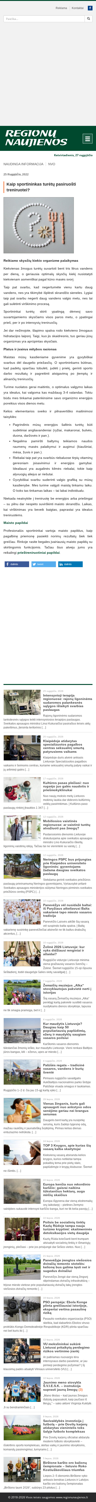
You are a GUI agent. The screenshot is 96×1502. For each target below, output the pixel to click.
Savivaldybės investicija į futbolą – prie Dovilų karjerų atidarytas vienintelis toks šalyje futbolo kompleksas (65, 1426)
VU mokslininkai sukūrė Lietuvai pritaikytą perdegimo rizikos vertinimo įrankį (66, 1347)
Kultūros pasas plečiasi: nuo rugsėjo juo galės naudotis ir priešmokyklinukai (66, 786)
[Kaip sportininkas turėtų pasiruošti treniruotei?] (48, 225)
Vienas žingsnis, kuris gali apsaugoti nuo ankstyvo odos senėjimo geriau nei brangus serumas (67, 1109)
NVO (51, 164)
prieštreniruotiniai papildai (38, 552)
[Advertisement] (48, 75)
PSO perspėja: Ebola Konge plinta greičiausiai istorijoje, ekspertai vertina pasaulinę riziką (65, 1307)
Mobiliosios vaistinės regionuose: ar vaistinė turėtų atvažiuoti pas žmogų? (66, 824)
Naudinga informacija (23, 164)
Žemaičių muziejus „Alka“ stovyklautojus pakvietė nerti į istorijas (67, 988)
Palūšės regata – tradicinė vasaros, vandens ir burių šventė (63, 1068)
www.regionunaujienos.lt (72, 1497)
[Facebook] (90, 8)
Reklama (61, 8)
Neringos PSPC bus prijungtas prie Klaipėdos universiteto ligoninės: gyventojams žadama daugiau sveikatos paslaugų (67, 867)
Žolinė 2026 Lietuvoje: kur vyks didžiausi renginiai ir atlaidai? (64, 950)
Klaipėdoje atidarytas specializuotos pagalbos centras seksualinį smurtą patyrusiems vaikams (63, 746)
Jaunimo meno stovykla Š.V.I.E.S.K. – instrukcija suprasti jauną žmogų (63, 1386)
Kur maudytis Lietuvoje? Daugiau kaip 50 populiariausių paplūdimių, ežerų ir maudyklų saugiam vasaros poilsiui (64, 1031)
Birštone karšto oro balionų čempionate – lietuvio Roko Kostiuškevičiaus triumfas (65, 1466)
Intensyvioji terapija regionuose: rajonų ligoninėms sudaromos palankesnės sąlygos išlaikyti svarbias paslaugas (67, 702)
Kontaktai (78, 8)
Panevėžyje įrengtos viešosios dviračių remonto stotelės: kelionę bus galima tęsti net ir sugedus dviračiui (67, 1265)
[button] (17, 564)
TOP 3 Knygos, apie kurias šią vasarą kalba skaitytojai (67, 1147)
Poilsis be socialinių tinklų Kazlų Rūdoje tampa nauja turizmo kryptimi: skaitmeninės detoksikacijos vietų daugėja (67, 1227)
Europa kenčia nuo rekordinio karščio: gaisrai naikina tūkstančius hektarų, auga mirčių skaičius (66, 1189)
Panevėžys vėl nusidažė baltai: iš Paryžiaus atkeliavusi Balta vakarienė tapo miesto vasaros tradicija (67, 910)
